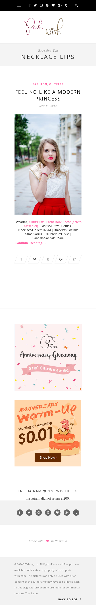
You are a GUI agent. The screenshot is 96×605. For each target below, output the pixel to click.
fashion (40, 84)
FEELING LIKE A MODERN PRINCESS (48, 95)
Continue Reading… (30, 243)
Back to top (68, 599)
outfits (56, 84)
